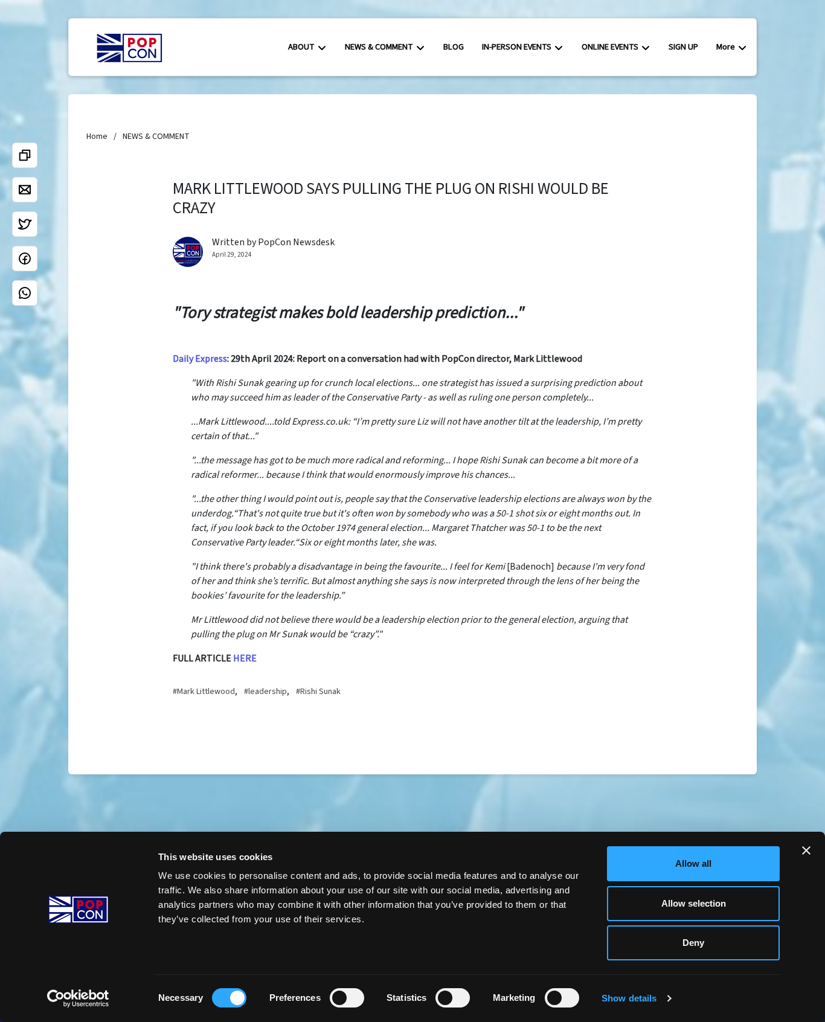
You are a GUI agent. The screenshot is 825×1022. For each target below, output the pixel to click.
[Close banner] (806, 850)
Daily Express (200, 358)
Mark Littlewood (206, 692)
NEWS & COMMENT (379, 46)
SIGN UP (683, 46)
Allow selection (693, 903)
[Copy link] (24, 155)
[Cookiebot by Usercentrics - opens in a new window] (78, 998)
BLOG (453, 46)
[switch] (347, 998)
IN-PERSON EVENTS (516, 46)
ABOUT (301, 46)
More (725, 46)
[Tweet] (24, 224)
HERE (245, 658)
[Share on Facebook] (24, 258)
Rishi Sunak (320, 692)
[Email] (24, 189)
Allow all (693, 863)
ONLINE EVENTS (610, 46)
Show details (629, 998)
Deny (693, 942)
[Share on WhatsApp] (24, 293)
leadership (267, 692)
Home (97, 136)
